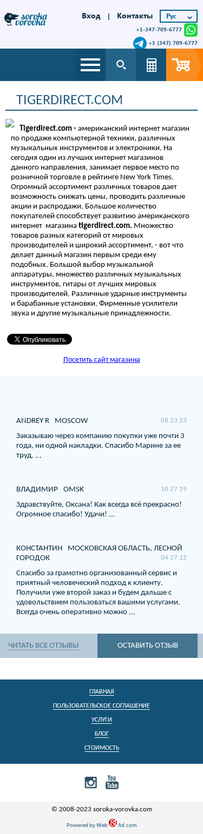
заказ (184, 65)
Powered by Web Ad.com (102, 826)
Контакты (135, 15)
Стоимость (101, 748)
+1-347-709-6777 (159, 29)
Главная (101, 692)
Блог (102, 734)
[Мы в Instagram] (91, 782)
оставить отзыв (147, 646)
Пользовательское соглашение (101, 706)
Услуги (101, 720)
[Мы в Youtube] (112, 782)
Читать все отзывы (43, 646)
